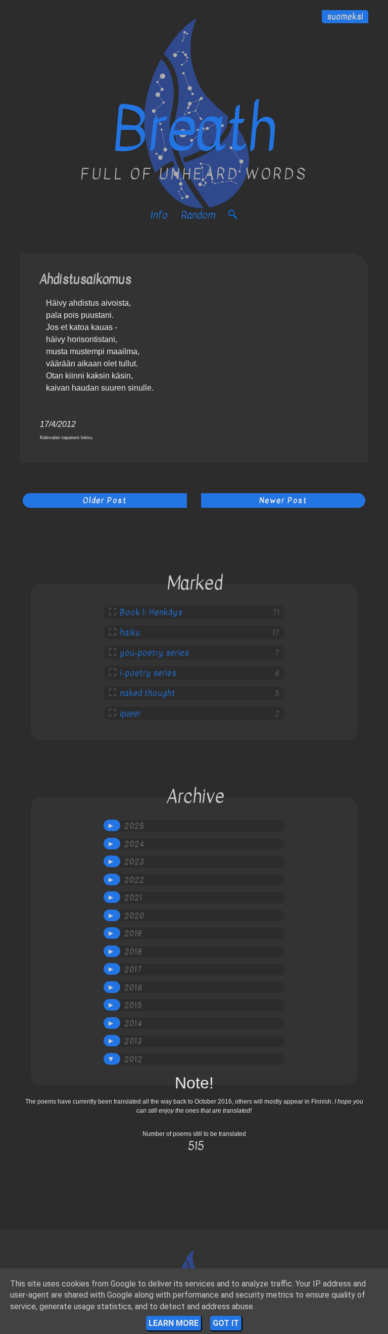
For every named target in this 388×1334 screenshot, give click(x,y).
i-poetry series (148, 673)
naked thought (147, 693)
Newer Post (283, 500)
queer (130, 713)
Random (198, 215)
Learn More (174, 1323)
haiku (130, 633)
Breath (194, 129)
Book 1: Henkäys (151, 612)
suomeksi (345, 17)
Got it (226, 1323)
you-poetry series (154, 653)
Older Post (105, 500)
